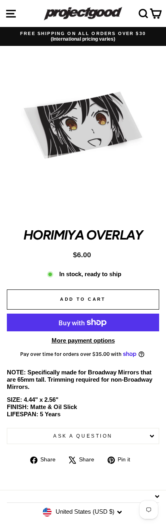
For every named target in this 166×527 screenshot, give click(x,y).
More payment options (83, 340)
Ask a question (82, 435)
